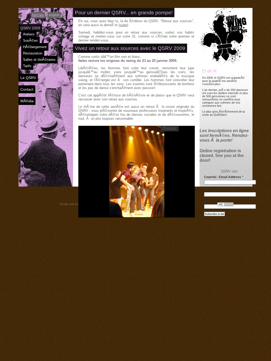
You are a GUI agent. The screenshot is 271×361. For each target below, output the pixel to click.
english (54, 15)
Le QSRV (28, 78)
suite (123, 25)
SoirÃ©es (30, 41)
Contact (26, 89)
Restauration (32, 53)
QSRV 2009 (30, 28)
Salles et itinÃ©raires (39, 60)
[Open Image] (137, 171)
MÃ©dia (27, 101)
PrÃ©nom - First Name (220, 189)
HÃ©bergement (35, 47)
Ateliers (29, 34)
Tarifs (27, 66)
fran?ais (38, 15)
